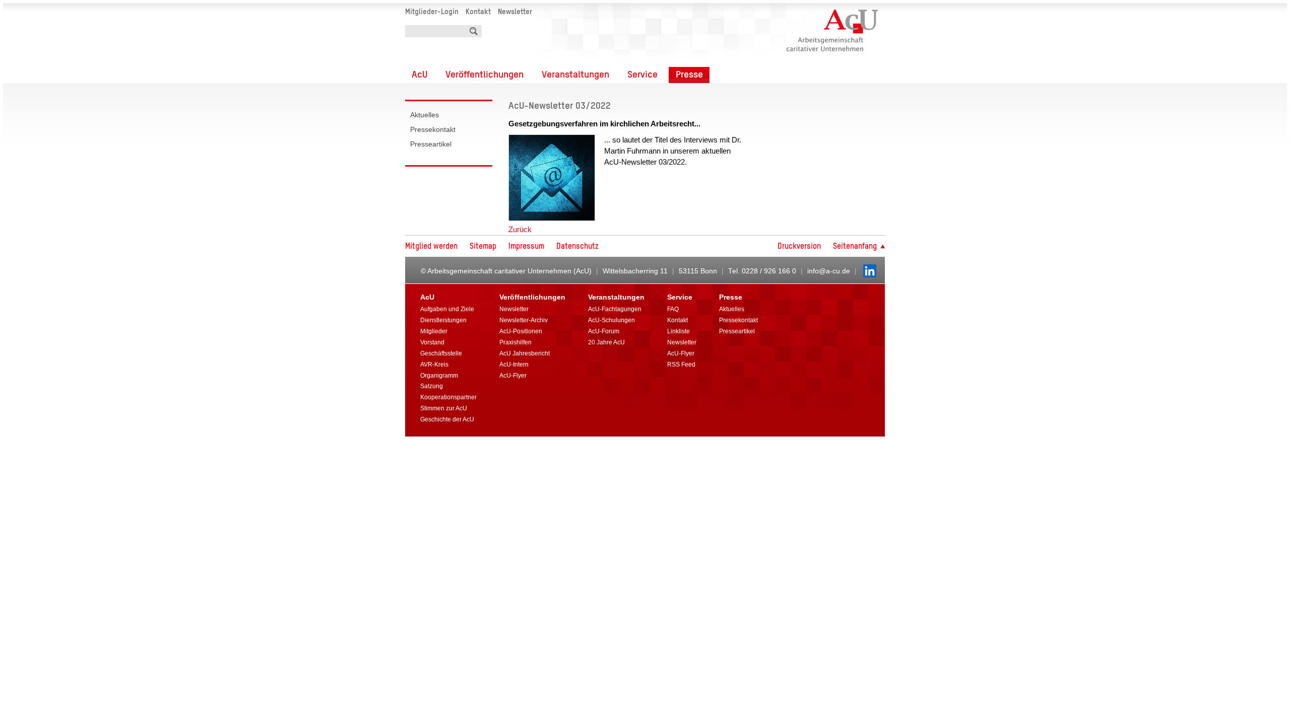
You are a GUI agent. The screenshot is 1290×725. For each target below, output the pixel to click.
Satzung (431, 386)
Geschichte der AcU (447, 419)
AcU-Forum (603, 331)
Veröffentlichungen (484, 75)
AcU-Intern (514, 364)
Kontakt (478, 12)
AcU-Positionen (520, 331)
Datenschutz (577, 247)
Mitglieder (433, 331)
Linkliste (678, 331)
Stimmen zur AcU (443, 408)
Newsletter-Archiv (523, 320)
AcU (419, 75)
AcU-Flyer (513, 375)
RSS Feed (681, 364)
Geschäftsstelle (441, 353)
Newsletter (515, 12)
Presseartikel (431, 144)
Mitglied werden (431, 247)
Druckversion (799, 247)
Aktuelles (424, 115)
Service (642, 75)
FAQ (673, 309)
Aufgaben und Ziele (447, 309)
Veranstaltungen (575, 75)
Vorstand (432, 342)
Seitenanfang (856, 247)
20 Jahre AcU (606, 342)
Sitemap (483, 247)
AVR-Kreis (434, 364)
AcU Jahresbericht (524, 353)
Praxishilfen (515, 342)
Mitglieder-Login (432, 12)
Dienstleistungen (443, 320)
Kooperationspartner (448, 397)
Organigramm (439, 375)
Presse (689, 75)
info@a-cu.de (828, 271)
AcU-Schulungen (611, 320)
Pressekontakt (433, 129)
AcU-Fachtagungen (614, 309)
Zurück (520, 229)
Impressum (526, 247)
